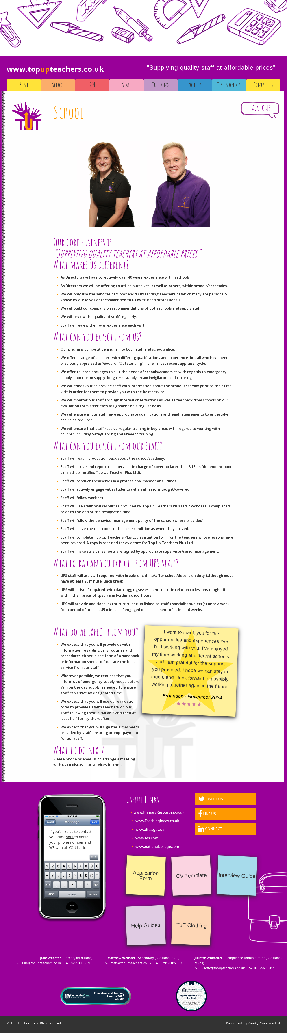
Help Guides (146, 925)
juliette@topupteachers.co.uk (222, 968)
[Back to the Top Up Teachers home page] (27, 115)
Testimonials (229, 85)
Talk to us (260, 108)
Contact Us (263, 85)
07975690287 (264, 968)
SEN (92, 85)
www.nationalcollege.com (157, 846)
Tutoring (160, 85)
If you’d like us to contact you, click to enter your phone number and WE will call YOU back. (70, 839)
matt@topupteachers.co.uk (131, 963)
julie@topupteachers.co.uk (41, 963)
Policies (195, 85)
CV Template (191, 875)
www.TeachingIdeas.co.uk (157, 820)
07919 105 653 (171, 963)
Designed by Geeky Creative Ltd (253, 1023)
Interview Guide (237, 875)
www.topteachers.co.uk (55, 69)
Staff (126, 85)
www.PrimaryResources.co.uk (159, 812)
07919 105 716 (81, 963)
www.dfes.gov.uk (149, 829)
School (58, 85)
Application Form (146, 875)
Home (23, 85)
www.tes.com (146, 838)
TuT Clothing (191, 925)
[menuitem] (24, 85)
